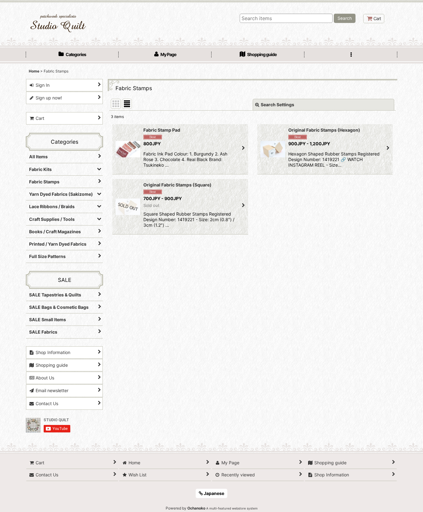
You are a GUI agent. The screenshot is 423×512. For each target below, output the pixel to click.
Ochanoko (196, 508)
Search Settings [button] (277, 104)
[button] (350, 55)
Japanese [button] (213, 493)
